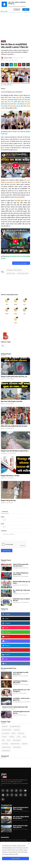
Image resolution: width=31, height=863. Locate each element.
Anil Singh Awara (16, 701)
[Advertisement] (15, 24)
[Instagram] (12, 790)
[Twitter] (7, 790)
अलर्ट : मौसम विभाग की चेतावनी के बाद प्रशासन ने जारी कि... (20, 573)
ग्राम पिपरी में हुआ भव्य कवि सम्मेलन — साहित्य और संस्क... (20, 681)
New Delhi (24, 743)
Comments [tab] (5, 511)
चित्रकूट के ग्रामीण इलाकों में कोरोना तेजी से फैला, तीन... (14, 376)
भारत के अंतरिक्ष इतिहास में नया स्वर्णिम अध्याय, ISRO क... (20, 673)
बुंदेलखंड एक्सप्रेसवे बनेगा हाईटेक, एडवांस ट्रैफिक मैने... (20, 826)
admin (2, 378)
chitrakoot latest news (22, 273)
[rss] (3, 799)
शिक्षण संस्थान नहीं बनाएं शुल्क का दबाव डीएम (11, 401)
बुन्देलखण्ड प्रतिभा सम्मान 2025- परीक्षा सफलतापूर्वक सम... (21, 690)
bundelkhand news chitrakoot (14, 270)
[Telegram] (7, 795)
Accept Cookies (15, 858)
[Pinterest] (12, 795)
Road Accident (16, 747)
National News (16, 740)
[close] (29, 843)
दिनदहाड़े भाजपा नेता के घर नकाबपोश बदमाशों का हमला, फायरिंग (15, 707)
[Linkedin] (16, 795)
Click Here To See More (20, 263)
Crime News (5, 743)
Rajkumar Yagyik (6, 342)
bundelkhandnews (6, 730)
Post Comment (7, 550)
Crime (18, 736)
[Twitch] (21, 795)
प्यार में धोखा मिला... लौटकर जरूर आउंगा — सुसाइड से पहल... (22, 699)
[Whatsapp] (21, 790)
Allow (25, 9)
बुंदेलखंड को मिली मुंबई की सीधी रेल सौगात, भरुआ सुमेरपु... (20, 808)
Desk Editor (3, 453)
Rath (3, 740)
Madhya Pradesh (15, 743)
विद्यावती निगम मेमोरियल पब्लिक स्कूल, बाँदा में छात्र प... (21, 582)
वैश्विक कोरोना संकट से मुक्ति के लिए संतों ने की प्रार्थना (14, 426)
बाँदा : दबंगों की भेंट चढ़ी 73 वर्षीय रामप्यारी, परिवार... (21, 591)
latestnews (16, 730)
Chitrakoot (4, 726)
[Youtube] (25, 790)
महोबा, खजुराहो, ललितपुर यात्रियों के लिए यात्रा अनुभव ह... (21, 817)
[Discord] (3, 795)
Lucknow (4, 736)
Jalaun (8, 740)
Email (2, 524)
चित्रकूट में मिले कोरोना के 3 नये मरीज (10, 476)
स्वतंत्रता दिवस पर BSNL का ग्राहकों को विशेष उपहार (21, 599)
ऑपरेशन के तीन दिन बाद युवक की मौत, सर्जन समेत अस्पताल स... (20, 565)
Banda (13, 733)
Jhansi (24, 736)
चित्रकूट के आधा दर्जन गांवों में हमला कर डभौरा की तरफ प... (15, 451)
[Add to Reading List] (28, 64)
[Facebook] (3, 790)
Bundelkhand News (15, 726)
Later (17, 9)
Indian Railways (6, 750)
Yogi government (6, 747)
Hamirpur (11, 736)
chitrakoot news (11, 273)
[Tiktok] (16, 790)
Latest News (21, 733)
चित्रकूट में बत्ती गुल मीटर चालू (8, 500)
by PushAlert (4, 11)
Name (2, 517)
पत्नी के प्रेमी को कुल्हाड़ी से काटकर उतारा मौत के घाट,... (21, 712)
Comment (4, 530)
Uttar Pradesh (5, 733)
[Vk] (25, 795)
